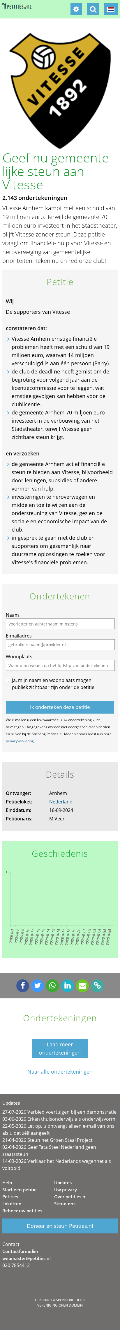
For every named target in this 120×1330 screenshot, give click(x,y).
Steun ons (64, 1203)
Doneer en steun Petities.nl (60, 1225)
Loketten (12, 1203)
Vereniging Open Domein (60, 1305)
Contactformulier (20, 1251)
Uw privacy (65, 1189)
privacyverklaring (20, 740)
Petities (10, 1196)
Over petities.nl (70, 1196)
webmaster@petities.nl (26, 1258)
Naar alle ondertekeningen (60, 1072)
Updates (63, 1182)
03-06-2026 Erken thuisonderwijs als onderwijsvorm (58, 1119)
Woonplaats (19, 656)
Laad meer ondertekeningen (60, 1048)
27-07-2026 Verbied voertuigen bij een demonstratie (59, 1112)
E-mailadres (19, 636)
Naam (12, 615)
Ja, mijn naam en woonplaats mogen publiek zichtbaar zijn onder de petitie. (54, 683)
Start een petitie (19, 1189)
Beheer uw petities (22, 1211)
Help (7, 1182)
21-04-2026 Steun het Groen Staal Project (47, 1140)
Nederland (61, 801)
